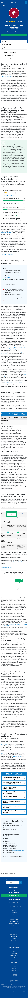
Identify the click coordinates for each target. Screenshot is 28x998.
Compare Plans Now (14, 895)
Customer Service (14, 955)
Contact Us (14, 940)
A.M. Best (14, 132)
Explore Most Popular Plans (14, 925)
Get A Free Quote (14, 35)
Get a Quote (14, 912)
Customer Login (14, 962)
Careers (14, 938)
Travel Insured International (7, 762)
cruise (24, 476)
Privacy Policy (16, 991)
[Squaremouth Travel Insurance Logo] (14, 2)
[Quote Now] (20, 882)
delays (9, 349)
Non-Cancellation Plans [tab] (6, 567)
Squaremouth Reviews (14, 945)
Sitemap (25, 991)
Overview (6, 41)
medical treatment (18, 347)
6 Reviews (11, 533)
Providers (3, 5)
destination (10, 318)
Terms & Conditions (5, 991)
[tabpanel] (14, 587)
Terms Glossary (14, 960)
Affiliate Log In (14, 970)
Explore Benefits (14, 921)
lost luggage (15, 349)
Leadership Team (14, 934)
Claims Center (14, 957)
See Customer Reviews (9, 195)
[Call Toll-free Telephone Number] (26, 2)
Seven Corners (4, 744)
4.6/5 (15, 215)
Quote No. (8, 879)
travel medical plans (18, 561)
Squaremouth (4, 82)
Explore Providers (14, 917)
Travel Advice (14, 953)
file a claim (20, 240)
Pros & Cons (7, 44)
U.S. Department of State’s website (13, 382)
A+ (21, 212)
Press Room (14, 936)
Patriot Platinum (17, 756)
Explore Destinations (14, 923)
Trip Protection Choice (17, 746)
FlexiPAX (24, 763)
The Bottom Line (8, 55)
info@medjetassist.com (18, 850)
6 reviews (19, 21)
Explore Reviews (14, 919)
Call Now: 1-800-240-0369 (14, 899)
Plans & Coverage (9, 47)
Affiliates (14, 968)
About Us (14, 932)
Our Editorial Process (14, 947)
